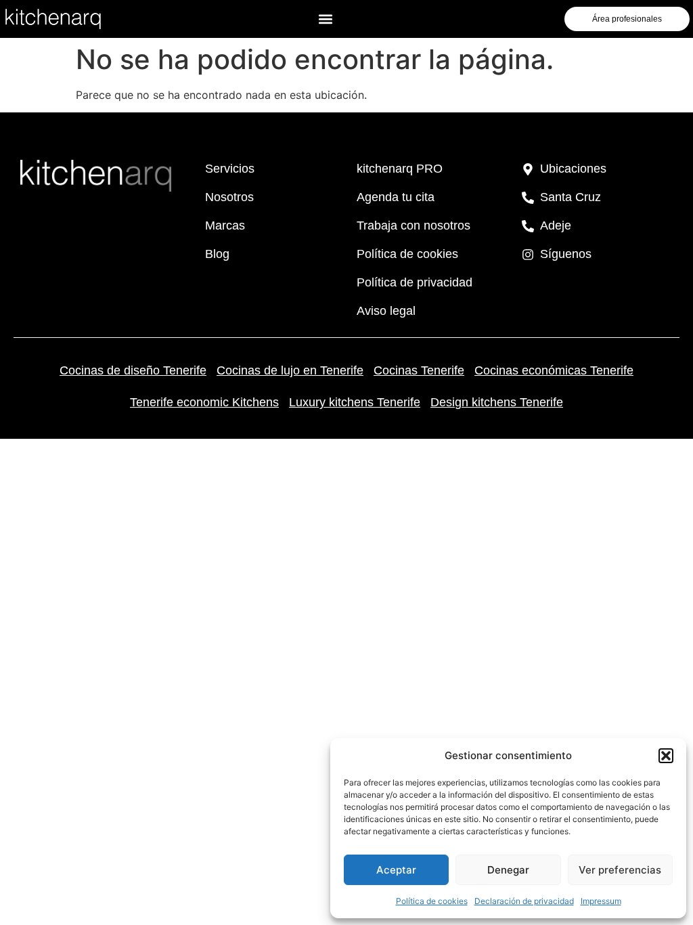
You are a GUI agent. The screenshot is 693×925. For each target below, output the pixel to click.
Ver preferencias (620, 869)
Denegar (508, 869)
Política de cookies (432, 901)
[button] (666, 755)
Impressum (601, 901)
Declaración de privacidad (524, 901)
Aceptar (396, 869)
